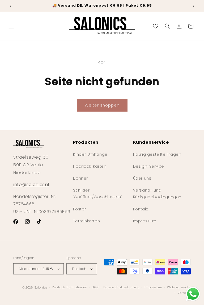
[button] (11, 26)
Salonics (41, 287)
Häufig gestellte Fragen (157, 154)
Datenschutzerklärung (121, 287)
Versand (184, 293)
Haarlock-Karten (89, 166)
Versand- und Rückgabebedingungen (157, 194)
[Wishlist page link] (155, 26)
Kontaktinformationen (69, 287)
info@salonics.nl (31, 184)
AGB (95, 287)
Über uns (142, 178)
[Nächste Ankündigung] (193, 6)
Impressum (144, 221)
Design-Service (148, 166)
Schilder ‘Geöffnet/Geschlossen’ (97, 194)
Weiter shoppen (102, 105)
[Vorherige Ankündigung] (10, 6)
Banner (80, 178)
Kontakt (140, 209)
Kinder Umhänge (90, 154)
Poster (79, 209)
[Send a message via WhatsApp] (193, 294)
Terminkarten (86, 221)
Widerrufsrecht (179, 287)
